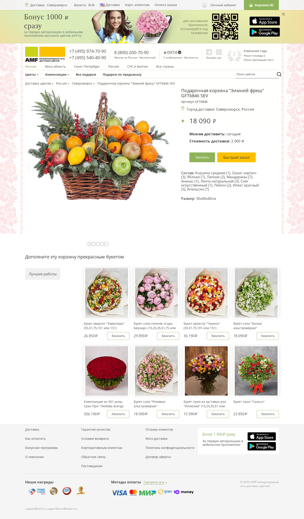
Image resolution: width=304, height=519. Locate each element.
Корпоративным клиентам (101, 448)
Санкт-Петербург (87, 66)
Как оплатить (35, 438)
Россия (113, 66)
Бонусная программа (41, 448)
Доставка (113, 5)
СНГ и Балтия (137, 66)
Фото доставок (157, 438)
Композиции (56, 74)
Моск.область (55, 66)
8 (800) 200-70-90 (131, 52)
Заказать (202, 157)
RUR (91, 5)
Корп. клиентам (137, 5)
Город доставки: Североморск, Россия (220, 109)
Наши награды (254, 55)
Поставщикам (91, 466)
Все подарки (86, 74)
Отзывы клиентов (159, 429)
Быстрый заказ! (236, 157)
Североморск (57, 5)
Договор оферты (158, 457)
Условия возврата (95, 438)
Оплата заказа (166, 5)
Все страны (165, 66)
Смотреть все (154, 482)
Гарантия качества (95, 429)
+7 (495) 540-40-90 (87, 58)
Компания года (255, 51)
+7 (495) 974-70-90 (87, 51)
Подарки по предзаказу (122, 74)
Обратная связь (93, 457)
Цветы (30, 74)
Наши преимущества (258, 59)
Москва (30, 66)
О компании (34, 457)
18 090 (200, 121)
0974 (172, 52)
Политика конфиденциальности (170, 448)
